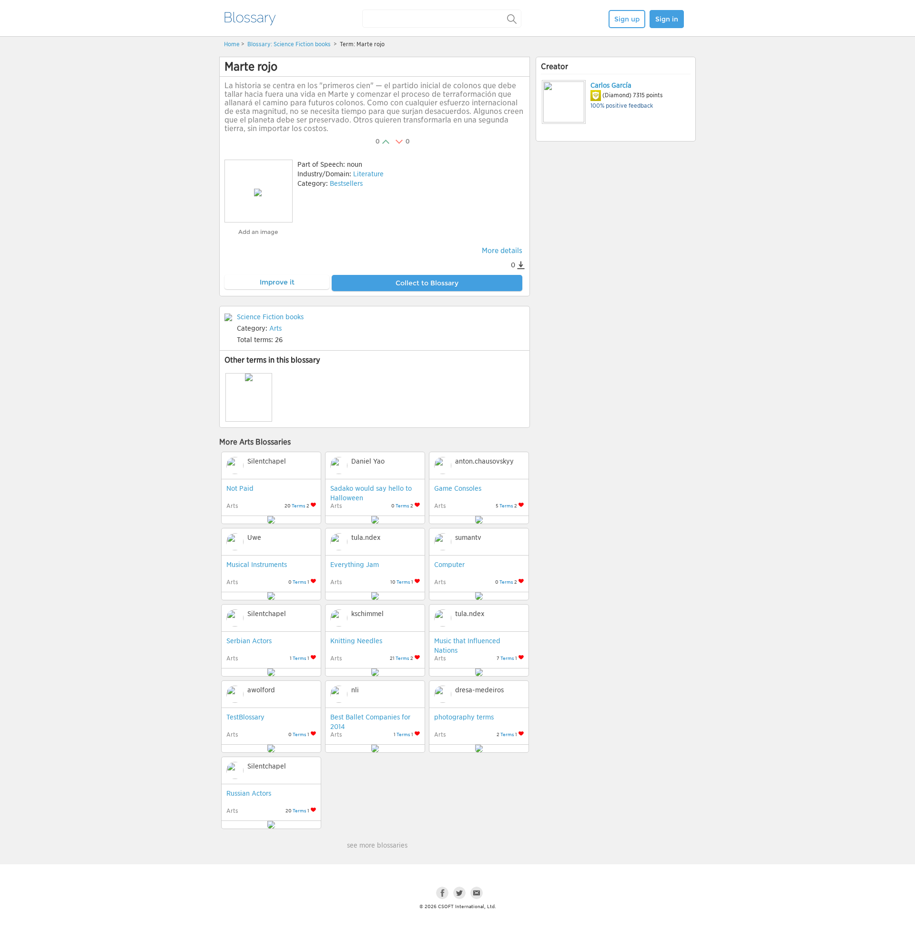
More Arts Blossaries (255, 441)
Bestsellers (346, 183)
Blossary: (260, 44)
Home (232, 44)
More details (502, 250)
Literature (368, 174)
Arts (275, 328)
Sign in (666, 19)
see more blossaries (377, 845)
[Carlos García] (563, 102)
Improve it (277, 282)
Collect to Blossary (427, 283)
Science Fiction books (303, 44)
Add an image (258, 231)
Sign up (627, 19)
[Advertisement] (616, 217)
